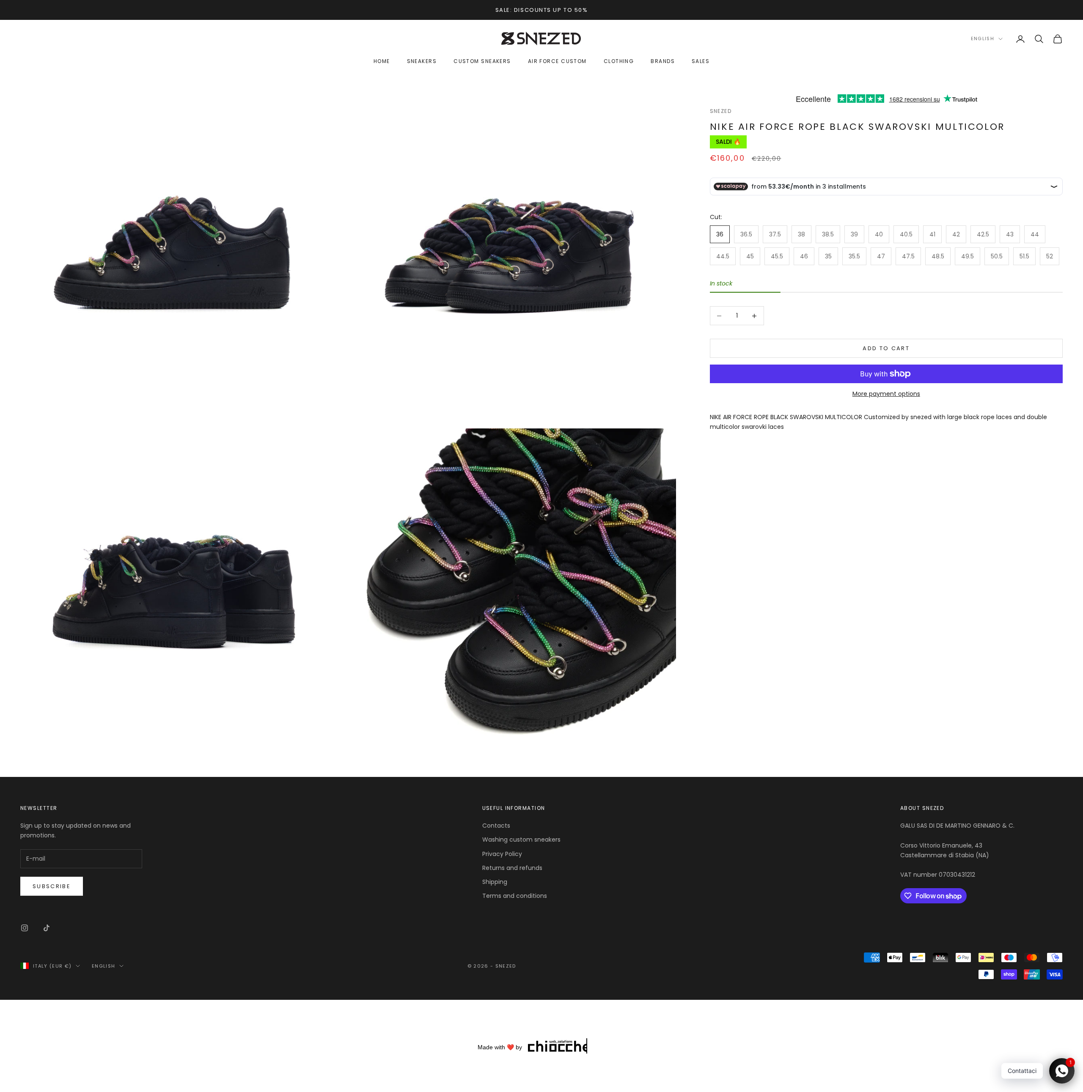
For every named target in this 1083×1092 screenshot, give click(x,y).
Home (382, 61)
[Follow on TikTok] (46, 928)
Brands (663, 61)
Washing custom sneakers (521, 839)
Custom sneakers (482, 61)
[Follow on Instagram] (24, 928)
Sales (700, 61)
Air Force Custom (557, 61)
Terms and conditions (514, 896)
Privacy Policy (502, 854)
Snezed (721, 111)
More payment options (886, 394)
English (982, 39)
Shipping (494, 882)
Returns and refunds (512, 868)
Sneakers (422, 61)
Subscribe (52, 886)
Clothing (619, 61)
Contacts (496, 825)
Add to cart (886, 348)
